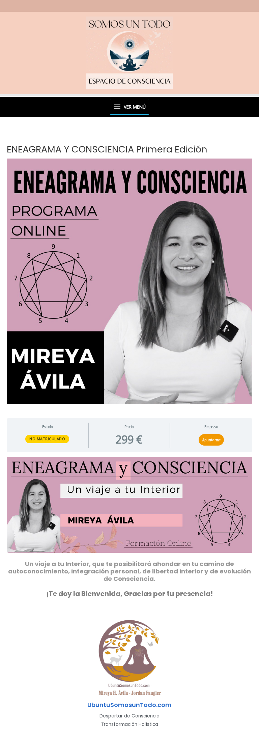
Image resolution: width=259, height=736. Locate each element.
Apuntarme (211, 439)
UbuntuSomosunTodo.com (129, 705)
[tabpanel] (129, 527)
